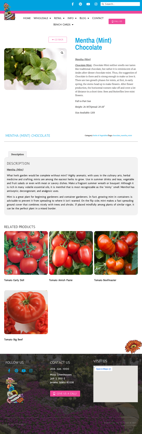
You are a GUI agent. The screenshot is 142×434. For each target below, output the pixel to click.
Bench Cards (61, 24)
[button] (62, 52)
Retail (58, 18)
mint (130, 135)
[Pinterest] (80, 4)
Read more (14, 286)
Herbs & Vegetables (100, 135)
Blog (83, 18)
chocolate (116, 135)
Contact (97, 18)
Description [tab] (17, 154)
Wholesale (41, 18)
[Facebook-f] (72, 4)
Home (27, 18)
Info (71, 18)
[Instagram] (96, 4)
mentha (124, 135)
